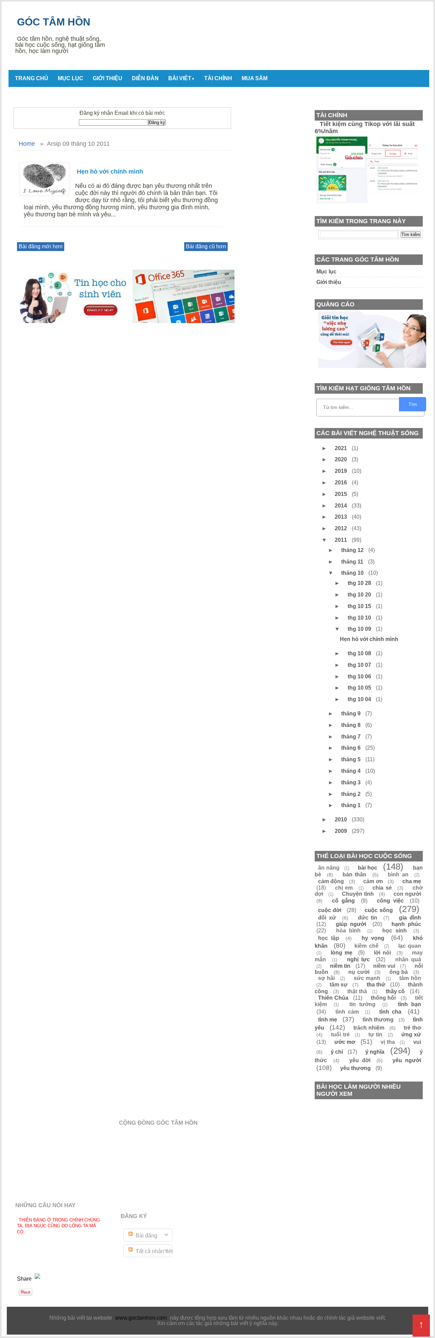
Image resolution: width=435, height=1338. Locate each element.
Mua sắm (254, 78)
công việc (390, 901)
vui (417, 1042)
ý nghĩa (374, 1052)
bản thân (354, 874)
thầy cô (395, 991)
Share (25, 1279)
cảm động (331, 881)
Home (27, 143)
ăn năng (329, 868)
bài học (367, 868)
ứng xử (411, 1034)
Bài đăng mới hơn (41, 246)
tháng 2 (351, 794)
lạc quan (409, 946)
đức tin (368, 918)
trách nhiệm (368, 1028)
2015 (341, 494)
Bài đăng (145, 1235)
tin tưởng (362, 1004)
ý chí (337, 1052)
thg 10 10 (360, 618)
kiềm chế (366, 946)
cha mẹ (411, 881)
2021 (341, 448)
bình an (398, 874)
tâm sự (339, 984)
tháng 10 (353, 573)
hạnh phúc (406, 924)
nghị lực (358, 959)
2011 (341, 540)
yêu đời (359, 1060)
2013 (341, 517)
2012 (341, 528)
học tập (328, 938)
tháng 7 (351, 736)
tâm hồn (410, 978)
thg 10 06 (360, 676)
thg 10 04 (360, 699)
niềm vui (384, 966)
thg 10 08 (360, 653)
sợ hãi (326, 978)
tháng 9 (351, 713)
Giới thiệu (107, 78)
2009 (341, 831)
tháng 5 (351, 759)
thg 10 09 (360, 629)
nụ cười (358, 972)
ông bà (398, 972)
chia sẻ (382, 888)
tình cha (390, 1012)
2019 (341, 471)
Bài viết (181, 78)
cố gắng (343, 901)
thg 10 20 (360, 594)
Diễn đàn (145, 78)
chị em (344, 888)
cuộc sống (379, 910)
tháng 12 (353, 550)
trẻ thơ (412, 1028)
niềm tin (340, 966)
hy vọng (373, 938)
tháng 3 (351, 782)
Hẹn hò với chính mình (110, 171)
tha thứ (376, 984)
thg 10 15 (360, 606)
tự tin (375, 1034)
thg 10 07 (360, 665)
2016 (341, 482)
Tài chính (218, 78)
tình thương (378, 1019)
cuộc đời (329, 910)
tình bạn (409, 1004)
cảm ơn (373, 881)
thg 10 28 (360, 583)
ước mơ (344, 1042)
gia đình (410, 918)
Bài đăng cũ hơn (206, 246)
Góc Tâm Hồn (53, 22)
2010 (341, 819)
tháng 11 (353, 562)
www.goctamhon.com (141, 1318)
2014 (341, 506)
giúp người (351, 924)
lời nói (382, 953)
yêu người (407, 1060)
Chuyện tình (358, 894)
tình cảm (347, 1012)
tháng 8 (351, 725)
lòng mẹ (341, 953)
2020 (341, 459)
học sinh (394, 930)
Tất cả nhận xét (153, 1251)
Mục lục (70, 78)
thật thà (357, 991)
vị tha (388, 1042)
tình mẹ (327, 1019)
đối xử (327, 918)
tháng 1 (351, 805)
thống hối (383, 998)
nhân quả (408, 959)
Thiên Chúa (333, 998)
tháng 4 (351, 771)
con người (407, 894)
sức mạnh (367, 978)
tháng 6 (351, 748)
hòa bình (348, 930)
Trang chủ (31, 78)
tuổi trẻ (340, 1034)
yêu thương (355, 1068)
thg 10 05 (360, 688)
